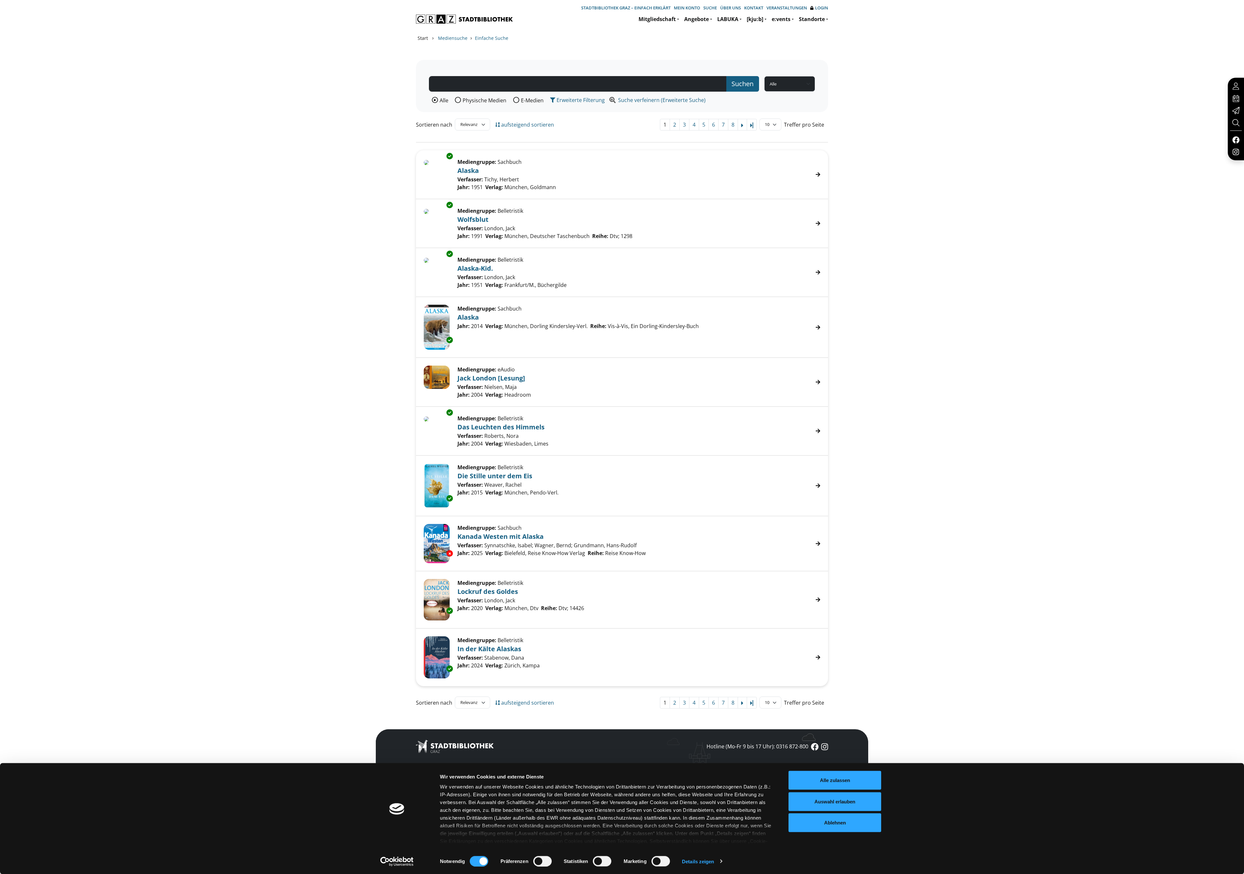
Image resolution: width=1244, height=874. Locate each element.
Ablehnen (835, 822)
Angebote (696, 19)
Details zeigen (698, 861)
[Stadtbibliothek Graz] (464, 19)
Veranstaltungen (786, 8)
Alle (444, 100)
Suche (710, 8)
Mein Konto (687, 8)
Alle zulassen (835, 780)
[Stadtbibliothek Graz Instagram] (1236, 151)
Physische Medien (484, 100)
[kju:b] (755, 19)
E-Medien (532, 100)
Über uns (730, 8)
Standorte (812, 19)
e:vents (781, 19)
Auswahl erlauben (834, 801)
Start (423, 38)
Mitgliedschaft (657, 19)
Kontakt (753, 8)
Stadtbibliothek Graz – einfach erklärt (626, 8)
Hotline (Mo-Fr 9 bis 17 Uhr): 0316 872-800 (757, 746)
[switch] (542, 861)
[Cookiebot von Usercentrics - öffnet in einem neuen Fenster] (397, 861)
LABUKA (727, 19)
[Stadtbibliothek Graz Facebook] (1235, 139)
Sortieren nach (434, 124)
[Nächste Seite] (742, 125)
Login (821, 8)
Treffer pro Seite (804, 124)
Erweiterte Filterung (580, 100)
